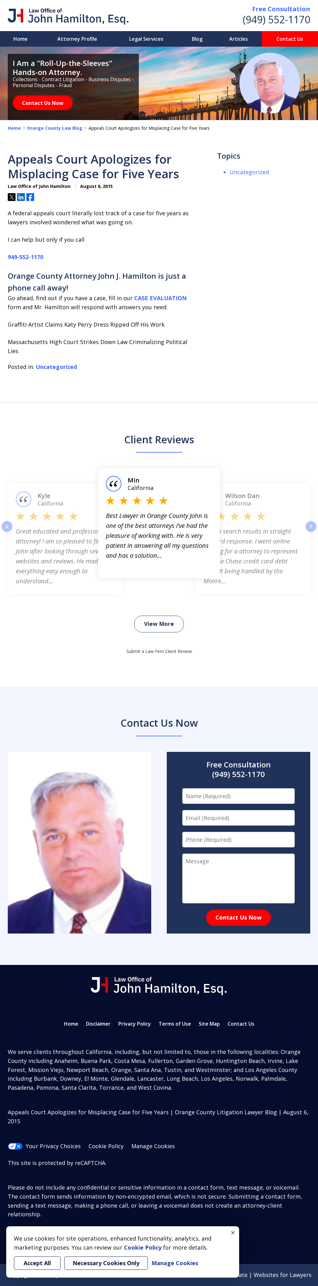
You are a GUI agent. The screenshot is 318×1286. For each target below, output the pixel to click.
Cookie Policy (106, 1146)
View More (159, 623)
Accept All (37, 1263)
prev (7, 531)
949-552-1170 (25, 257)
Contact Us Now (42, 102)
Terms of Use (175, 1023)
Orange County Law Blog (54, 128)
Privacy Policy (134, 1023)
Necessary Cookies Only (106, 1263)
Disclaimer (98, 1023)
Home (20, 38)
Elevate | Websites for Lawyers (259, 1275)
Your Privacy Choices (53, 1146)
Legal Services (146, 38)
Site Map (209, 1023)
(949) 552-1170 (276, 19)
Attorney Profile (77, 38)
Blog (197, 38)
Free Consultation (281, 9)
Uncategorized (56, 366)
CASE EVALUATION (160, 298)
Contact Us (289, 38)
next (311, 531)
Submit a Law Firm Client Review (159, 651)
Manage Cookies (153, 1146)
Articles (238, 38)
